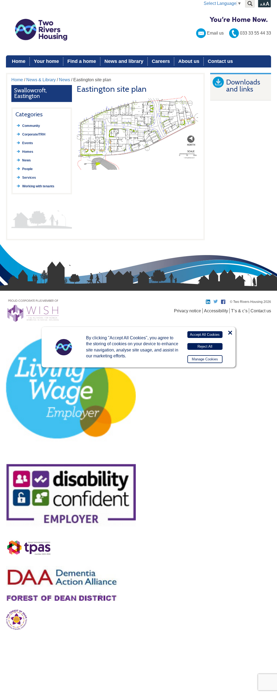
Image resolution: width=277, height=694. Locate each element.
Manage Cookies (205, 359)
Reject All (204, 346)
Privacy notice (187, 311)
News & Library (41, 79)
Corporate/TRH (33, 134)
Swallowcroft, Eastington (30, 93)
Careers (161, 61)
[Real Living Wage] (71, 453)
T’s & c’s (239, 311)
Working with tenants (38, 186)
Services (29, 178)
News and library (123, 61)
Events (27, 143)
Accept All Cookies (205, 335)
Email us (215, 33)
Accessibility (216, 311)
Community (31, 126)
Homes (27, 152)
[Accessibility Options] (264, 4)
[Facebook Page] (223, 302)
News (64, 79)
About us (188, 61)
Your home (46, 61)
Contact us (220, 61)
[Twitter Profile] (215, 302)
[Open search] (250, 4)
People (27, 169)
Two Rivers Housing (138, 29)
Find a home (81, 61)
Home (18, 61)
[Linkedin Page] (208, 302)
